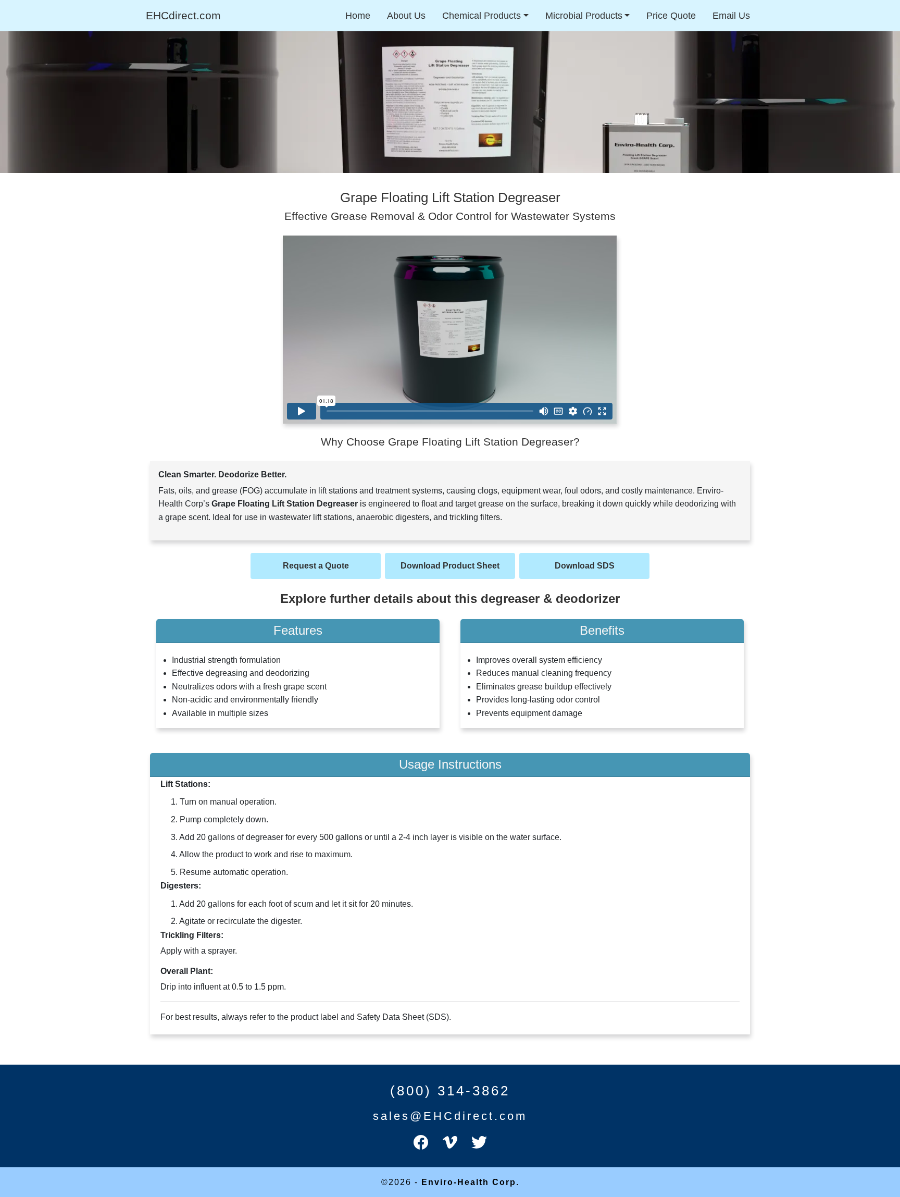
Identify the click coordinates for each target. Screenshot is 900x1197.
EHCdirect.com (183, 15)
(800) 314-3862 (450, 1090)
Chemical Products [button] (481, 15)
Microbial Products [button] (583, 15)
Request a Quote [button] (316, 565)
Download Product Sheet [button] (450, 565)
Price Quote (671, 15)
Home (357, 15)
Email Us (731, 15)
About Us (406, 15)
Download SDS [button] (585, 565)
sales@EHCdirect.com (450, 1115)
